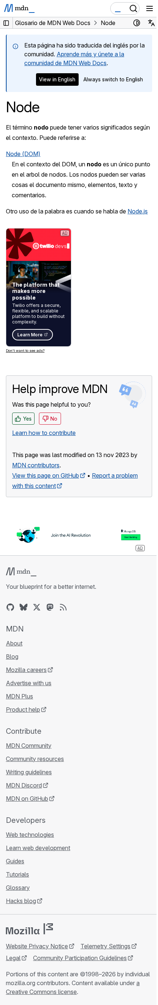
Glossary (18, 887)
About (14, 643)
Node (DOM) (23, 154)
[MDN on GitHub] (10, 607)
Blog (12, 656)
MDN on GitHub (27, 798)
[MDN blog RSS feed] (63, 607)
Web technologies (30, 834)
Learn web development (38, 848)
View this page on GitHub (45, 475)
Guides (15, 861)
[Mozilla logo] (29, 928)
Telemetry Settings (105, 946)
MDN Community (28, 745)
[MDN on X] (36, 607)
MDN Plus (19, 696)
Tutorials (17, 874)
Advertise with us (28, 683)
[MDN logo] (21, 571)
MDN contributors (36, 465)
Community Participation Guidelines (80, 958)
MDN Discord (24, 785)
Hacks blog (21, 901)
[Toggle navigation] (149, 8)
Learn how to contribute (44, 432)
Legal (13, 958)
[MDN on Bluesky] (23, 607)
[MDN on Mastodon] (50, 607)
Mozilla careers (26, 669)
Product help (23, 709)
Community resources (35, 758)
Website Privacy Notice (37, 946)
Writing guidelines (29, 772)
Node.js (138, 211)
